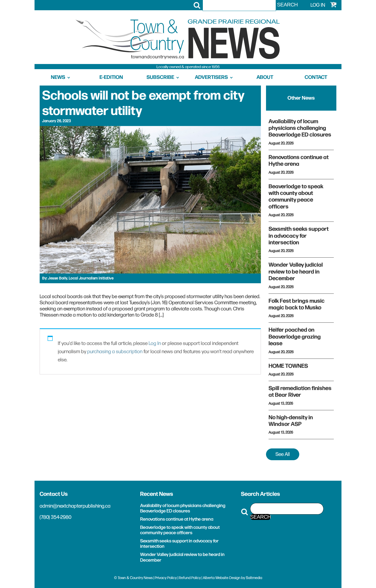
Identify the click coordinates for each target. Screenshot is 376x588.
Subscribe (160, 77)
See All (282, 454)
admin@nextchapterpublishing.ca (75, 506)
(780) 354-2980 (55, 517)
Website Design (227, 577)
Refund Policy (190, 577)
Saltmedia (254, 577)
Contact (316, 77)
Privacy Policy (166, 577)
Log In (155, 343)
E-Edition (111, 77)
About (265, 77)
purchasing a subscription (114, 352)
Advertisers (211, 77)
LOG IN (318, 5)
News (58, 77)
